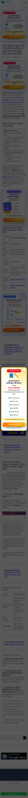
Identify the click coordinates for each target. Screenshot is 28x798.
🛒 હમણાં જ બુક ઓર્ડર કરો (14, 424)
